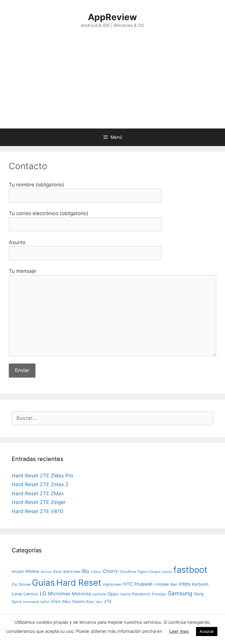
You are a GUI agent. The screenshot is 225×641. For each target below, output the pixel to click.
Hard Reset (78, 582)
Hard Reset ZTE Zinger (39, 502)
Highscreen (112, 584)
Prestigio (159, 594)
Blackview (72, 571)
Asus (57, 571)
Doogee (155, 572)
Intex (184, 584)
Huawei (143, 584)
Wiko (66, 601)
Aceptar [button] (207, 631)
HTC (128, 584)
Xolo (90, 601)
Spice (16, 601)
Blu (85, 571)
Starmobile (31, 602)
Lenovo (30, 594)
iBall (173, 584)
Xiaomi (78, 601)
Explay (167, 572)
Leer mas (179, 631)
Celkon (96, 572)
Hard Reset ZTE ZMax (38, 493)
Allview (32, 571)
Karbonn (200, 584)
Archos (46, 572)
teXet (44, 601)
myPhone (99, 594)
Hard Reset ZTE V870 (37, 511)
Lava (17, 594)
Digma (143, 572)
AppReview (112, 17)
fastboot (190, 570)
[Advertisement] (112, 85)
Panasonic (141, 594)
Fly (14, 584)
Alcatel (18, 571)
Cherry (110, 571)
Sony (199, 593)
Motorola (81, 594)
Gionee (24, 584)
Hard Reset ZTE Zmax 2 (40, 484)
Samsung (180, 593)
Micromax (59, 594)
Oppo (113, 594)
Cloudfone (128, 572)
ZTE (108, 601)
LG (43, 593)
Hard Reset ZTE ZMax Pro (42, 476)
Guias (43, 582)
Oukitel (125, 594)
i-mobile (161, 584)
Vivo (55, 601)
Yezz (99, 602)
